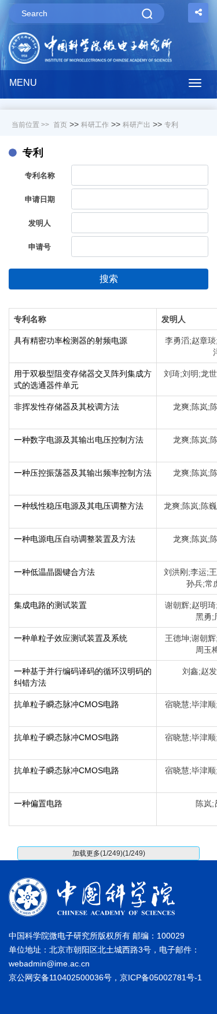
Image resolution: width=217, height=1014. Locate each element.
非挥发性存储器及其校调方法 (66, 406)
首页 (60, 125)
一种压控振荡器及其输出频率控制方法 (83, 472)
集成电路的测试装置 (50, 605)
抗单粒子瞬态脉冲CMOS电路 (66, 704)
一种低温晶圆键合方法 (54, 572)
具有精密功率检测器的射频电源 (70, 340)
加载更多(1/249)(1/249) (108, 853)
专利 (171, 125)
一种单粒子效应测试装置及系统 (70, 638)
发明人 (39, 223)
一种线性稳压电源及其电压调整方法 (79, 505)
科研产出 (136, 125)
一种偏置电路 (38, 803)
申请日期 (40, 199)
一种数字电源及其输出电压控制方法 (79, 439)
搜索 (109, 279)
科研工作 (95, 125)
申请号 (39, 246)
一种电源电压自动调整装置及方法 (74, 539)
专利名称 (40, 175)
